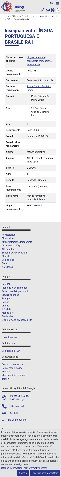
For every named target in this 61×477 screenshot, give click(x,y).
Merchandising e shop (13, 375)
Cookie (5, 302)
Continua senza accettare (45, 473)
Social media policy (12, 368)
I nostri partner (9, 337)
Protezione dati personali (15, 291)
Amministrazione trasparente (17, 242)
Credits (5, 305)
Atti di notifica (9, 249)
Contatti (14, 413)
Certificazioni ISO (11, 350)
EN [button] (51, 3)
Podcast (6, 371)
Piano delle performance (14, 287)
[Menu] (57, 3)
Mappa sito (8, 312)
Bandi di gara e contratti (14, 252)
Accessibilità (8, 234)
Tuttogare (7, 298)
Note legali (7, 267)
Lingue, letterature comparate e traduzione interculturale (39, 61)
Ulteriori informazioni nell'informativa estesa (24, 468)
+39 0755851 (17, 406)
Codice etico (8, 259)
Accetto (23, 473)
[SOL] (52, 10)
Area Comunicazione (12, 364)
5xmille (5, 378)
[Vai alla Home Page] (13, 6)
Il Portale (6, 309)
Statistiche (7, 316)
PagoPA (6, 284)
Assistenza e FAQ (11, 245)
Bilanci (5, 256)
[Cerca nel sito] (58, 10)
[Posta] (48, 10)
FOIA (4, 263)
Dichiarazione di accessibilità (17, 320)
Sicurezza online (10, 294)
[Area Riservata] (43, 10)
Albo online (7, 238)
